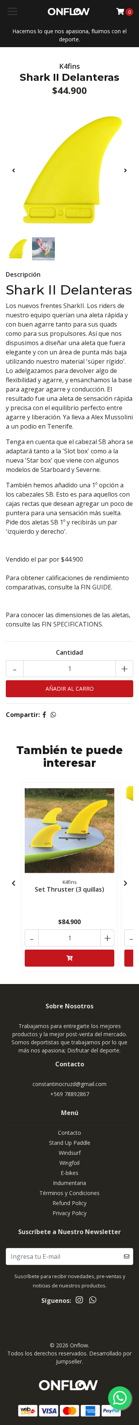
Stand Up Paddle (69, 1142)
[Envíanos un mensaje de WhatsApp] (119, 1398)
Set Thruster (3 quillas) (69, 889)
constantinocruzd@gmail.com (69, 1084)
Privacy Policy (69, 1213)
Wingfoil (69, 1162)
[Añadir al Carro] (69, 958)
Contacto (69, 1132)
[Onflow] (69, 11)
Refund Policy (69, 1203)
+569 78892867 (69, 1094)
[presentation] (13, 170)
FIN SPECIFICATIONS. (72, 624)
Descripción (23, 274)
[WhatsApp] (92, 1301)
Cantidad (69, 652)
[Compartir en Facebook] (44, 714)
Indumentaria (69, 1183)
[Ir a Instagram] (79, 1301)
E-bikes (69, 1172)
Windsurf (70, 1152)
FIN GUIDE (96, 587)
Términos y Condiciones (69, 1193)
